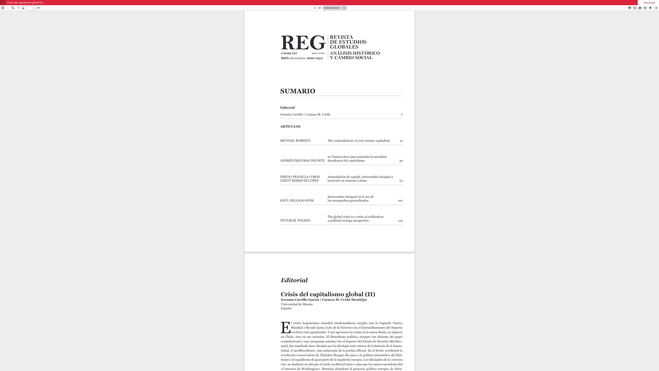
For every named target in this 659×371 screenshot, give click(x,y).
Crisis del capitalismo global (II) (25, 2)
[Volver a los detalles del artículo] (2, 2)
